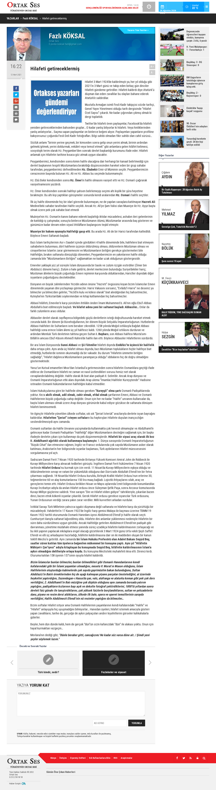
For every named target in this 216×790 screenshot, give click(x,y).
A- (152, 72)
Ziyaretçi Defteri (78, 758)
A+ (152, 66)
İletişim (63, 758)
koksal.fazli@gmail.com (70, 44)
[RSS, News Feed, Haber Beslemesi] (190, 758)
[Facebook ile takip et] (177, 758)
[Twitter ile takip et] (183, 758)
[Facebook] (16, 88)
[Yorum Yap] (16, 119)
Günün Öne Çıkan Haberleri (60, 771)
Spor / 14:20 (112, 6)
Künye (53, 758)
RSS (115, 758)
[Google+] (16, 101)
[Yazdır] (16, 113)
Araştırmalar (126, 758)
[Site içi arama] (204, 758)
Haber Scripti (15, 783)
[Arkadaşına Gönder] (16, 107)
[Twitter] (16, 94)
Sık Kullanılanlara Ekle (99, 758)
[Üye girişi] (197, 758)
